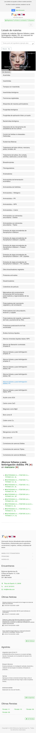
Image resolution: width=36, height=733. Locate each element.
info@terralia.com (9, 589)
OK (13, 10)
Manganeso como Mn (10, 432)
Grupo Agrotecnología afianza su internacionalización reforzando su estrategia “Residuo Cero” (16, 631)
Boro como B (7, 415)
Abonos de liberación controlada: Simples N (14, 345)
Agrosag (4, 676)
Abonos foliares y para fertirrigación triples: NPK (15, 391)
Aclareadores (7, 174)
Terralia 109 (30, 709)
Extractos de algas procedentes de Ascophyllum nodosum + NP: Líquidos (16, 255)
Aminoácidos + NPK (10, 204)
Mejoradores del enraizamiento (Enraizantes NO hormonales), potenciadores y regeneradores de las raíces (16, 295)
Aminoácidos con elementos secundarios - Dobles (12, 217)
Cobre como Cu (8, 420)
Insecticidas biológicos (10, 92)
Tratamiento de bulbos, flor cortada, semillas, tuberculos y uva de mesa (15, 156)
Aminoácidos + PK (9, 198)
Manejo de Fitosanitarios (11, 553)
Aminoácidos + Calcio (10, 210)
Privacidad (5, 556)
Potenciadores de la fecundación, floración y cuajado (14, 312)
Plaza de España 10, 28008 (12, 583)
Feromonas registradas (11, 98)
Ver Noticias (31, 641)
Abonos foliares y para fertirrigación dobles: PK (15, 383)
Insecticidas (7, 81)
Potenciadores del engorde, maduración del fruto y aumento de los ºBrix (16, 319)
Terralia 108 (6, 712)
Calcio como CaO (9, 403)
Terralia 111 (6, 709)
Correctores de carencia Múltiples (14, 455)
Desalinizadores (8, 281)
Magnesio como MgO (10, 409)
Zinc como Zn (7, 438)
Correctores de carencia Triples (13, 449)
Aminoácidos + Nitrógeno (11, 193)
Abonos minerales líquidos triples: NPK (16, 339)
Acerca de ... (6, 559)
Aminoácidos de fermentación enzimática (13, 180)
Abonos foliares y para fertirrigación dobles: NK (15, 375)
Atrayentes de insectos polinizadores (15, 104)
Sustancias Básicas (9, 142)
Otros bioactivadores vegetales (13, 269)
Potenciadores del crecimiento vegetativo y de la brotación (13, 304)
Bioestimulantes (8, 162)
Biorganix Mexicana (7, 664)
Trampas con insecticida (11, 87)
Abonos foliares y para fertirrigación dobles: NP (15, 368)
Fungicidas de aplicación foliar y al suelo (17, 115)
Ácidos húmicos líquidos (11, 333)
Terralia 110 (18, 709)
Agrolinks (5, 646)
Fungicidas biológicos (10, 109)
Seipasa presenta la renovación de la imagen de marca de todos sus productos (17, 602)
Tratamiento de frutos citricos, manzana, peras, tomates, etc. (16, 148)
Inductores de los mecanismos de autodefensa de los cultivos (14, 128)
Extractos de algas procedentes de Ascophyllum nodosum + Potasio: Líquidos (14, 247)
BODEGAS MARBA (7, 687)
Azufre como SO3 (9, 397)
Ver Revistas (30, 719)
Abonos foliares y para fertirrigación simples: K (15, 360)
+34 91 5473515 (9, 586)
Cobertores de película (10, 287)
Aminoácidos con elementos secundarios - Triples (12, 224)
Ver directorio (6, 72)
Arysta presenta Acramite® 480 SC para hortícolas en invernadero (16, 611)
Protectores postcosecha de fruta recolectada (14, 326)
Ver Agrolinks (30, 697)
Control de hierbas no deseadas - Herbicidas (14, 135)
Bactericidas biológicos (11, 121)
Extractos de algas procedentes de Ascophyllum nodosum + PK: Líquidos (16, 263)
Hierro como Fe (8, 426)
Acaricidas (6, 75)
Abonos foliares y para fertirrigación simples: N (15, 353)
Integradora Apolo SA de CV (9, 652)
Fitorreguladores (8, 168)
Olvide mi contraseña (20, 20)
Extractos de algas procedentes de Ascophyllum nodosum (14, 231)
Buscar (5, 49)
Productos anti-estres (10, 275)
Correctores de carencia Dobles (14, 443)
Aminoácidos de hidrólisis (12, 187)
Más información (20, 10)
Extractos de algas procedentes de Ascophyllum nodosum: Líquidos (14, 239)
